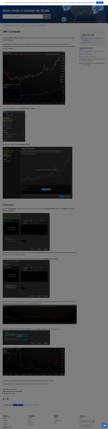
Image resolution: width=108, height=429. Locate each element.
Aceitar (99, 2)
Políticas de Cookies (76, 2)
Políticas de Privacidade (88, 2)
